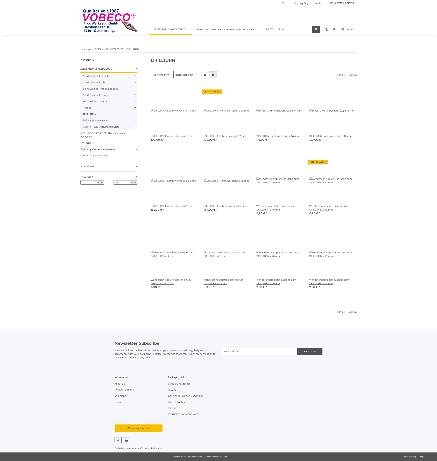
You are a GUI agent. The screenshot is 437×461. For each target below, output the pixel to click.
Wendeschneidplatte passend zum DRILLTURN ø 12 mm (329, 207)
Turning (87, 107)
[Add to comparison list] (183, 92)
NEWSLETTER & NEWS (341, 3)
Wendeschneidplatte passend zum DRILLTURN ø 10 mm (276, 207)
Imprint (172, 408)
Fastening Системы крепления (97, 149)
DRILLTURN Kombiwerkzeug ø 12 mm (225, 136)
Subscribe (309, 351)
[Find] (316, 29)
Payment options (124, 390)
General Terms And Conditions (185, 395)
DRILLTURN (89, 114)
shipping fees (155, 447)
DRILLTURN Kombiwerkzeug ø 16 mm (330, 136)
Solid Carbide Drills (94, 82)
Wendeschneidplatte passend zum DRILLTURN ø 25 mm (329, 281)
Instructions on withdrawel (183, 414)
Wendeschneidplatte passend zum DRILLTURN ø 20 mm (276, 281)
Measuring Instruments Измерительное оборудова (103, 134)
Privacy (172, 390)
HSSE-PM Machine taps (96, 101)
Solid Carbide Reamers (96, 95)
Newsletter (121, 402)
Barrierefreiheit (177, 402)
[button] (326, 29)
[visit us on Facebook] (118, 440)
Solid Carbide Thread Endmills (100, 88)
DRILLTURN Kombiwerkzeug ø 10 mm (172, 136)
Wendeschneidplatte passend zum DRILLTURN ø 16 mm (223, 281)
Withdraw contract (138, 428)
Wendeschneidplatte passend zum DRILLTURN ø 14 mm (171, 281)
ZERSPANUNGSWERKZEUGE (96, 68)
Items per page (185, 74)
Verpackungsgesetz (179, 383)
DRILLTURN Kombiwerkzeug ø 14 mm (277, 136)
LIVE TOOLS (86, 142)
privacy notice (153, 353)
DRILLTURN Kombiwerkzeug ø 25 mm (225, 206)
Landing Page (301, 3)
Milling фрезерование (95, 120)
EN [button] (284, 3)
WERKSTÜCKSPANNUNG (94, 155)
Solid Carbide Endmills (96, 76)
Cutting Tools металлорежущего (101, 126)
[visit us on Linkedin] (126, 440)
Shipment (120, 395)
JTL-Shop (419, 456)
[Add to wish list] (192, 92)
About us (120, 383)
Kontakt (319, 3)
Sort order (160, 74)
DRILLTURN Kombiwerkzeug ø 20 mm (172, 206)
